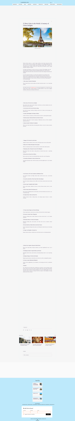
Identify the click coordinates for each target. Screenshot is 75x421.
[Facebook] (53, 2)
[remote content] (37, 56)
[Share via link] (29, 363)
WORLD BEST (25, 360)
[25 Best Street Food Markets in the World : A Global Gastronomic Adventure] (50, 373)
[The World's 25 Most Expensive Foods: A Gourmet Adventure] (37, 373)
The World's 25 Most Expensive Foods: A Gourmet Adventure (37, 378)
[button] (46, 4)
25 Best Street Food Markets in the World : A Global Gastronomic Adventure (49, 378)
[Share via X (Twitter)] (25, 363)
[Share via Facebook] (23, 363)
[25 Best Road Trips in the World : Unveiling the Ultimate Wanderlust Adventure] (24, 373)
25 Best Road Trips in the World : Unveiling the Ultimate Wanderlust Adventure (24, 378)
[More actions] (51, 21)
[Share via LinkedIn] (27, 363)
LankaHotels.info (25, 2)
